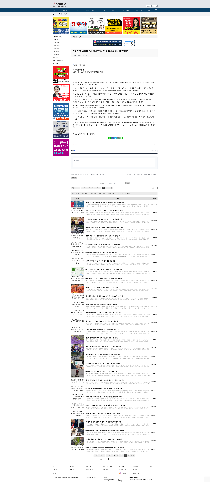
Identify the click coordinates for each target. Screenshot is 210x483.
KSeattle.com (63, 477)
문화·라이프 (57, 45)
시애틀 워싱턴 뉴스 (58, 37)
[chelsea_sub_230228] (131, 25)
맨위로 (150, 466)
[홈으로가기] (60, 4)
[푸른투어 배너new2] (61, 111)
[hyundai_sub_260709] (61, 129)
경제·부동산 (57, 40)
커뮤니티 (114, 10)
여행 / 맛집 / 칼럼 (89, 10)
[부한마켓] (61, 25)
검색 (128, 183)
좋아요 (75, 144)
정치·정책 (56, 54)
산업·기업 (56, 51)
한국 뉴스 (55, 57)
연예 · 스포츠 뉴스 (58, 60)
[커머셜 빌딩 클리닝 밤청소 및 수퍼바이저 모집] (113, 25)
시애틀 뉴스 (64, 10)
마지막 (110, 188)
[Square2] (96, 25)
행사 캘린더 (56, 63)
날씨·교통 (56, 42)
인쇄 (154, 144)
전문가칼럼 (139, 10)
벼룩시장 (76, 10)
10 (103, 188)
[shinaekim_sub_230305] (61, 92)
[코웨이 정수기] (78, 25)
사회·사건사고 (57, 48)
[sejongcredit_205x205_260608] (149, 25)
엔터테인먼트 (126, 10)
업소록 (150, 10)
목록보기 (74, 178)
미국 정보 (102, 10)
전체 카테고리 (75, 193)
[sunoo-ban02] (61, 147)
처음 (73, 188)
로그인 (148, 6)
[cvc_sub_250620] (61, 74)
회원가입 (154, 6)
